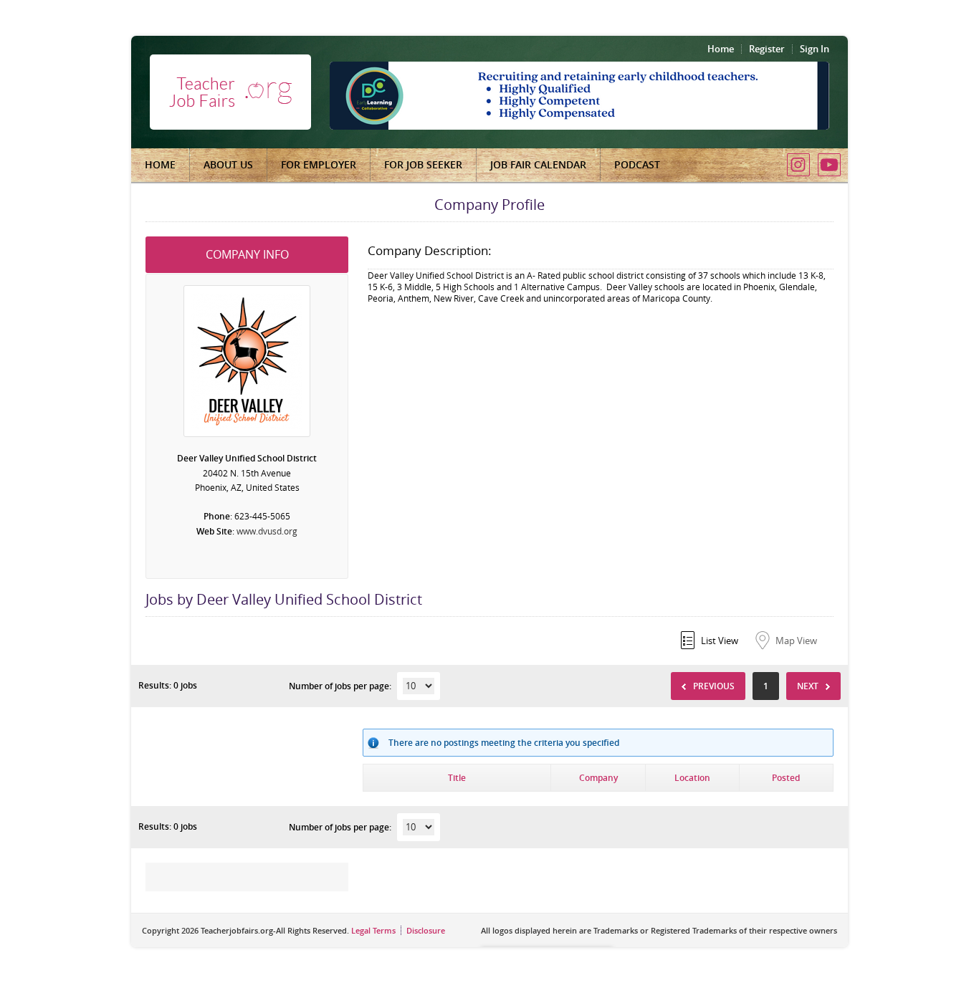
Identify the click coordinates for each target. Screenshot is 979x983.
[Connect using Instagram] (798, 164)
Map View (796, 640)
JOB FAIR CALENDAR (538, 164)
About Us (228, 164)
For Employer (318, 164)
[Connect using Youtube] (829, 164)
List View (719, 640)
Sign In (814, 48)
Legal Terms (373, 930)
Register (767, 48)
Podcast (637, 164)
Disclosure (425, 930)
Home (720, 48)
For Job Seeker (423, 164)
